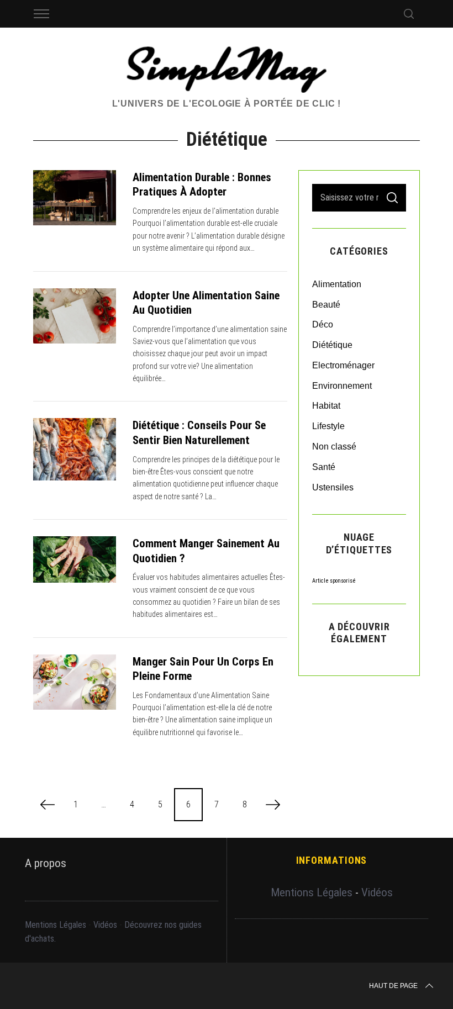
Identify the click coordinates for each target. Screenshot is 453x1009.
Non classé (334, 446)
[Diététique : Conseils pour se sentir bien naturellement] (74, 449)
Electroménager (343, 365)
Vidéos (105, 925)
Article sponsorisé (334, 580)
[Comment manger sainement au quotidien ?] (74, 559)
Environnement (342, 385)
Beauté (326, 304)
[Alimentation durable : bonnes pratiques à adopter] (74, 197)
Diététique (332, 345)
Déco (322, 324)
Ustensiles (333, 487)
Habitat (326, 405)
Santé (323, 467)
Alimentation (336, 284)
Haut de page (393, 986)
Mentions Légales (55, 925)
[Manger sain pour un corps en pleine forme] (74, 682)
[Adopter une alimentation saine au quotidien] (74, 316)
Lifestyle (328, 426)
